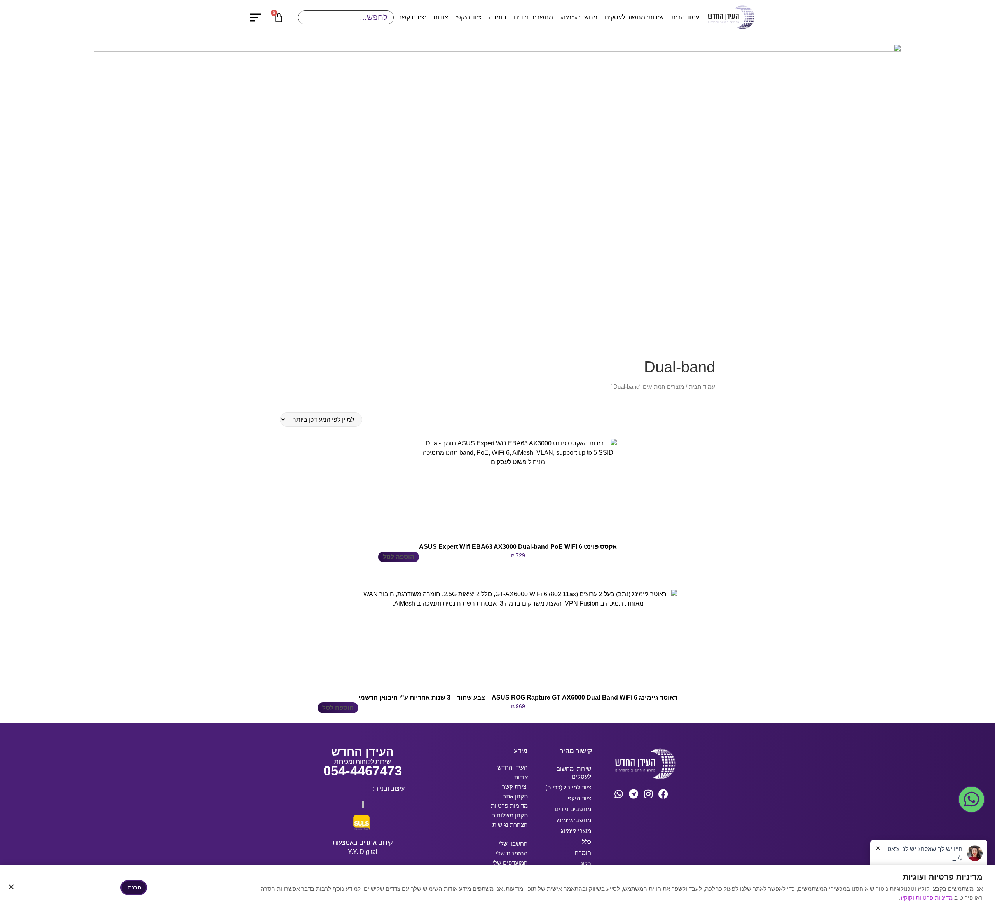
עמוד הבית (685, 17)
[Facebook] (663, 794)
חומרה (497, 17)
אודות (440, 17)
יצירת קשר (412, 17)
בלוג (586, 863)
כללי (585, 841)
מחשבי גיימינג (578, 17)
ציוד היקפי (469, 17)
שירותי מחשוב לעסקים (634, 17)
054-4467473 (362, 770)
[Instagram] (648, 794)
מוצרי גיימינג (576, 830)
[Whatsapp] (619, 794)
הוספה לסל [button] (398, 556)
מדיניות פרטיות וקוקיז (927, 897)
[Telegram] (634, 794)
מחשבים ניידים (533, 17)
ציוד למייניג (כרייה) (568, 787)
